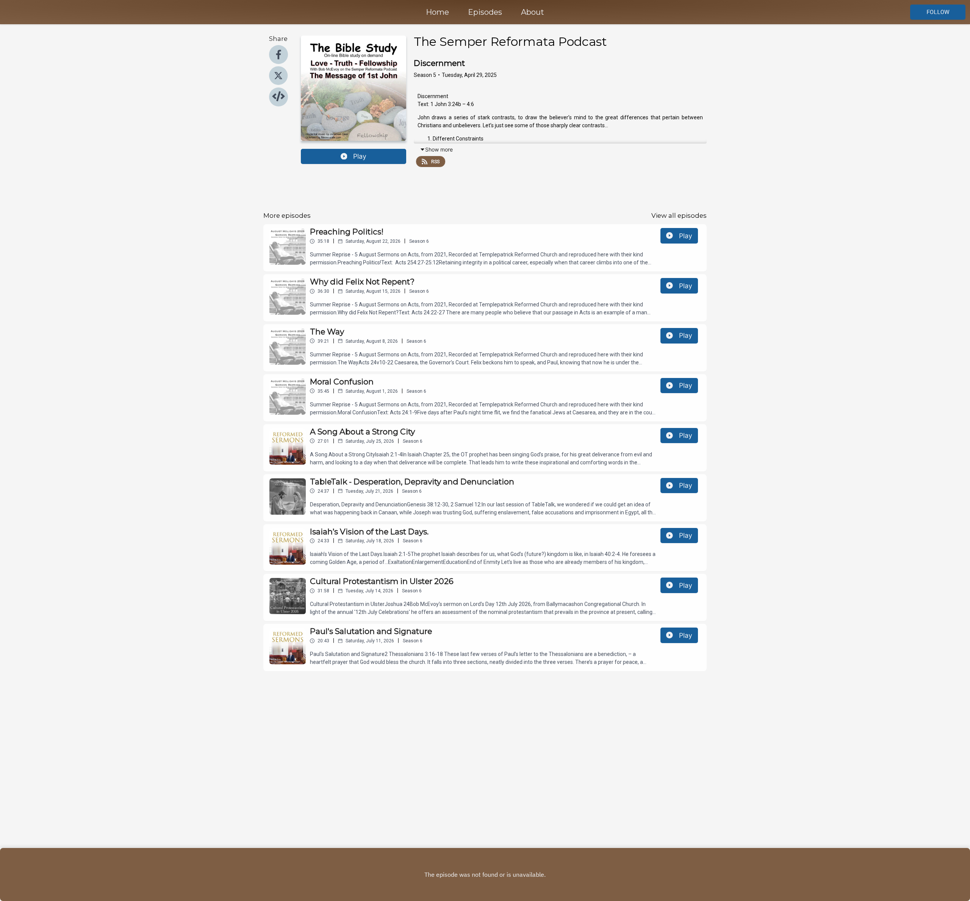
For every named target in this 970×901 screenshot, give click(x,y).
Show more (439, 149)
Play (359, 156)
